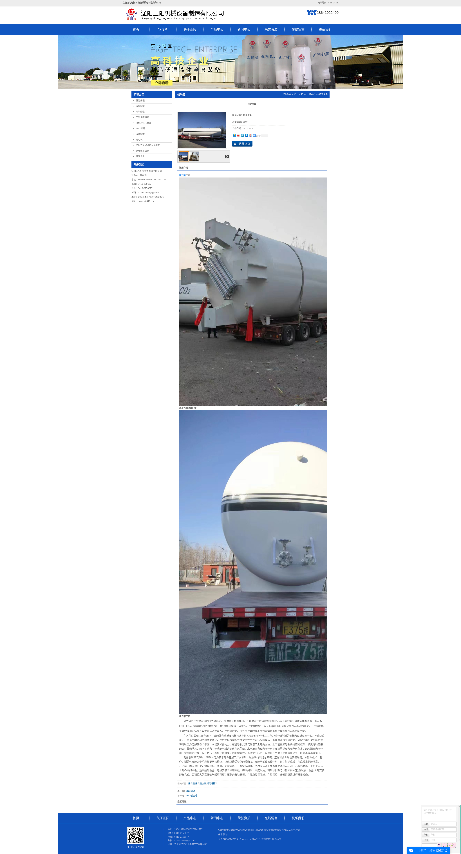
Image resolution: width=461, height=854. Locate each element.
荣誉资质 (271, 29)
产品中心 (217, 29)
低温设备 (140, 156)
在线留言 (298, 29)
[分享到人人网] (246, 135)
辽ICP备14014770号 (228, 839)
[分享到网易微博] (250, 135)
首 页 (300, 94)
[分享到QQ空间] (234, 135)
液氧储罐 (140, 112)
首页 (136, 29)
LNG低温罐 (191, 795)
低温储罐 (140, 100)
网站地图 (322, 2)
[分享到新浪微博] (238, 135)
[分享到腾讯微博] (242, 135)
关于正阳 (189, 29)
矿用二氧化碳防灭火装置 (148, 145)
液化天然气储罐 (143, 123)
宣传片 (163, 29)
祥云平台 (256, 839)
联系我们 (325, 29)
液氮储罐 (140, 106)
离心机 (139, 139)
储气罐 (191, 783)
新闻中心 (244, 29)
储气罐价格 (200, 783)
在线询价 (242, 144)
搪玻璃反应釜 (142, 151)
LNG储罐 (140, 128)
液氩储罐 (140, 134)
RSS (330, 2)
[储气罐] (202, 130)
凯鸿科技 (276, 839)
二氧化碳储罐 (142, 117)
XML (336, 2)
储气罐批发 (212, 783)
